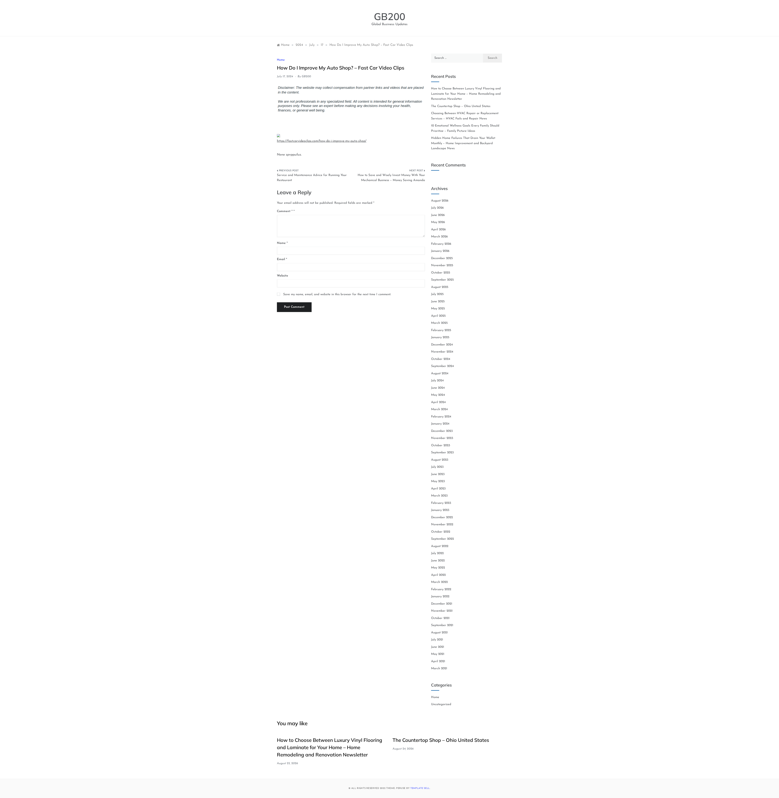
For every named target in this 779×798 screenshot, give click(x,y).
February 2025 (441, 330)
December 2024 (442, 344)
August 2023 (439, 459)
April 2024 (438, 402)
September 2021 (442, 625)
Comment (285, 211)
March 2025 (439, 323)
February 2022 (441, 589)
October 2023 (440, 445)
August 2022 (439, 546)
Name (282, 243)
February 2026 (441, 244)
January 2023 (440, 510)
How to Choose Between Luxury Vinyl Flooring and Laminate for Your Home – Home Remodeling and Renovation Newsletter (466, 94)
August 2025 (439, 287)
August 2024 (439, 373)
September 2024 (442, 366)
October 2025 (440, 272)
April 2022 (438, 575)
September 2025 (442, 279)
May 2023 (438, 481)
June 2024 (438, 387)
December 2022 (442, 517)
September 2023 (442, 452)
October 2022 (440, 531)
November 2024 (442, 351)
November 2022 (442, 524)
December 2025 (442, 258)
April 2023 (438, 488)
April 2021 (438, 661)
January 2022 (440, 596)
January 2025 (440, 337)
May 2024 (438, 395)
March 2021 (439, 668)
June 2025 (438, 301)
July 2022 (437, 553)
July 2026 (437, 207)
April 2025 (438, 315)
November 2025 (442, 265)
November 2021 (442, 610)
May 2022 (438, 567)
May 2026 (438, 222)
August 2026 (439, 200)
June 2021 (437, 647)
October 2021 (440, 618)
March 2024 (439, 409)
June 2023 (438, 474)
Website (282, 275)
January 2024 (440, 423)
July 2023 (437, 467)
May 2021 (437, 654)
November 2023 (442, 438)
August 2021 (439, 632)
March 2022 (439, 582)
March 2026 (439, 236)
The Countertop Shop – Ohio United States (460, 106)
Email (282, 259)
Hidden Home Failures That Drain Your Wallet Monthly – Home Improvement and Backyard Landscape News (463, 143)
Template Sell (420, 788)
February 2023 (441, 503)
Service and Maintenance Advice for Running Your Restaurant (312, 178)
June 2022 (438, 560)
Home (281, 59)
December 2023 (442, 431)
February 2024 (441, 416)
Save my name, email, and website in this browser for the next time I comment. (337, 294)
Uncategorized (441, 704)
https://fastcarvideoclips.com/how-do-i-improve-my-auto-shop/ (321, 141)
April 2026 (438, 229)
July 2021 (437, 639)
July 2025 (437, 294)
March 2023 (439, 495)
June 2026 (438, 215)
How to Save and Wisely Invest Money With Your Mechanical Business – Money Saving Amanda (391, 178)
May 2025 (438, 308)
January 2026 (440, 251)
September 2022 (442, 539)
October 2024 (440, 359)
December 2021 (441, 603)
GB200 (389, 16)
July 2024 (437, 380)
